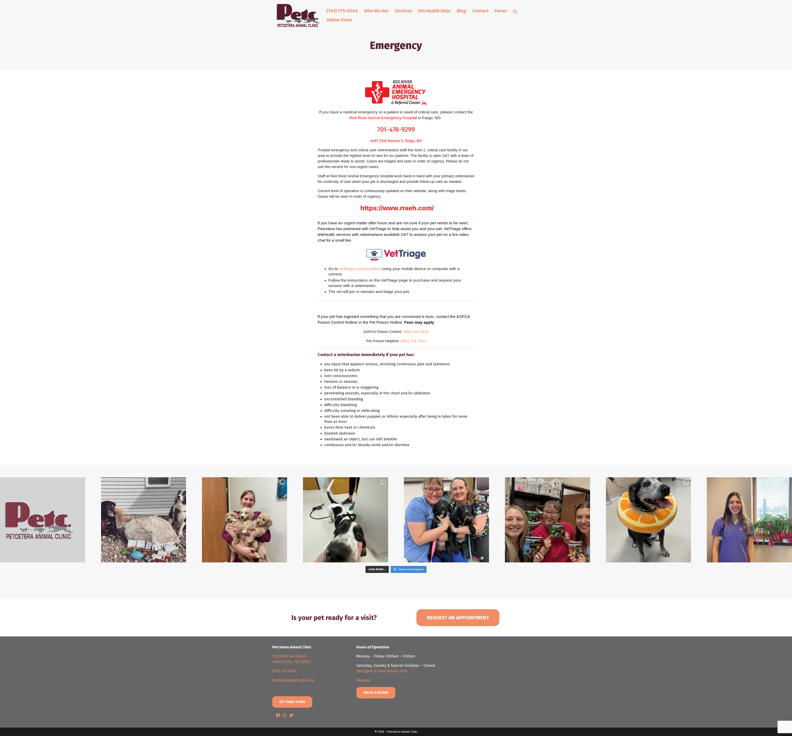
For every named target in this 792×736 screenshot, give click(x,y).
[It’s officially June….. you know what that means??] (547, 519)
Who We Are (376, 11)
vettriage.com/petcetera (360, 269)
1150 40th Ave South (289, 656)
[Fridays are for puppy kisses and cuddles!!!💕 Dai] (446, 519)
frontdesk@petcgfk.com (293, 680)
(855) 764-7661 (413, 341)
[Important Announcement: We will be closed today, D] (42, 519)
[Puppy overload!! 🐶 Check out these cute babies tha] (244, 519)
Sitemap (363, 680)
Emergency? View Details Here (382, 671)
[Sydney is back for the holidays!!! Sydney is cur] (749, 519)
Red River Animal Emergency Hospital (383, 118)
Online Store (339, 20)
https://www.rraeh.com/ (397, 208)
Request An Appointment (458, 618)
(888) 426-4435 (416, 332)
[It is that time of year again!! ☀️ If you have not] (143, 519)
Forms (501, 11)
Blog (461, 11)
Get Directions (292, 702)
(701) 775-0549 (342, 11)
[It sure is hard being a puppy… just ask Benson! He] (345, 519)
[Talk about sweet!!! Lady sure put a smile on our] (648, 519)
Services (403, 11)
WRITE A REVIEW (375, 693)
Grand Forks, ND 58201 (291, 662)
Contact (480, 11)
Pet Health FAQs (434, 11)
